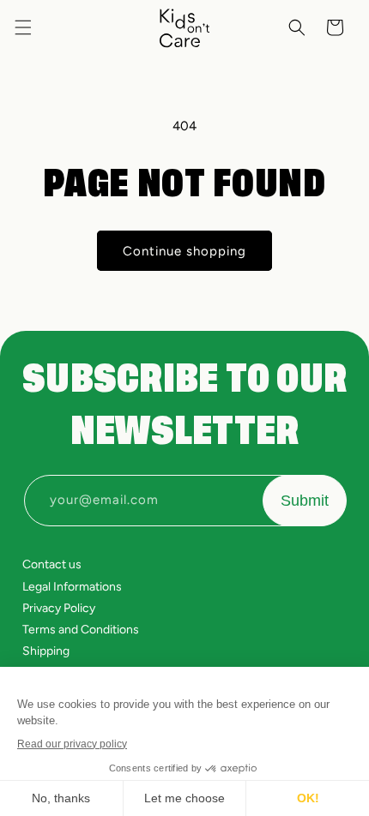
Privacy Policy (58, 608)
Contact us (52, 564)
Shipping (46, 651)
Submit (305, 500)
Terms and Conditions (80, 629)
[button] (23, 27)
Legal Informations (72, 586)
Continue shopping (184, 251)
